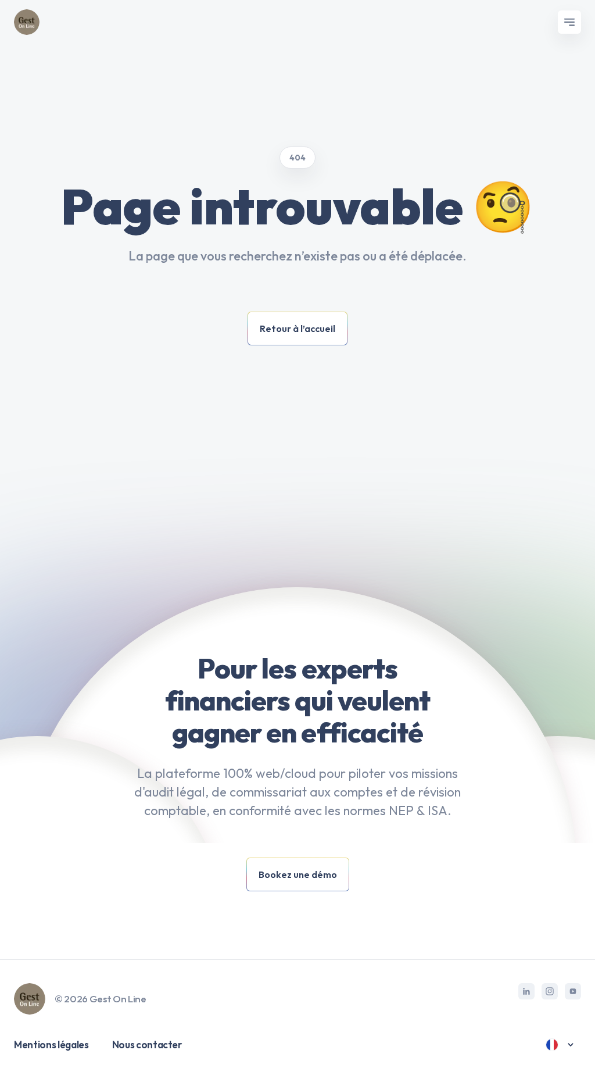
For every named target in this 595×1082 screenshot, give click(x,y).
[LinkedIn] (526, 991)
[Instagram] (550, 991)
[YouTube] (573, 991)
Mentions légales (51, 1044)
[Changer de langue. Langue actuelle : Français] (560, 1045)
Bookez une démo (298, 874)
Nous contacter (147, 1044)
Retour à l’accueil (297, 328)
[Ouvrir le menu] (569, 22)
